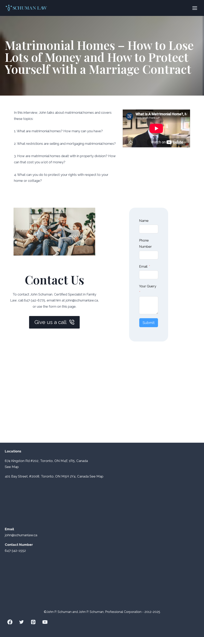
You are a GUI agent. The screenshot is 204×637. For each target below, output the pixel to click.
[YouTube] (45, 622)
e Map (14, 467)
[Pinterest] (33, 622)
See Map (96, 476)
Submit (149, 323)
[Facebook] (10, 622)
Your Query (147, 286)
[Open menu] (194, 8)
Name (144, 221)
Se (7, 467)
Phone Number (145, 243)
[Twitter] (22, 622)
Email (143, 266)
